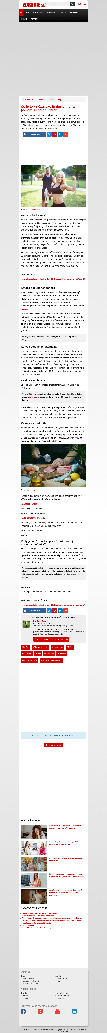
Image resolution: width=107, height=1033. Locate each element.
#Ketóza (25, 647)
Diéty (59, 99)
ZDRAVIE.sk (28, 99)
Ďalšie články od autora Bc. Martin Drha (51, 639)
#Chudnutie (27, 654)
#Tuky (38, 654)
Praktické (74, 12)
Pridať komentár (54, 745)
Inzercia (58, 976)
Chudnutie (50, 99)
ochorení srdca (29, 504)
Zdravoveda (38, 12)
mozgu (24, 309)
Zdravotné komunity (62, 996)
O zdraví (62, 12)
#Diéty (69, 647)
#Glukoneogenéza (40, 647)
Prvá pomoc (25, 998)
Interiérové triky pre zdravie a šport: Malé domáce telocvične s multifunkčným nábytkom (65, 892)
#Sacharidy (49, 654)
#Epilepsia (62, 654)
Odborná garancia (27, 979)
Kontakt (57, 981)
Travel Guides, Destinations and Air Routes (39, 913)
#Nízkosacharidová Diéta (51, 660)
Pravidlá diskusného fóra (29, 984)
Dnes (27, 12)
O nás (23, 976)
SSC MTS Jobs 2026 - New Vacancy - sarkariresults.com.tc (45, 928)
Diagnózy (24, 996)
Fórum (24, 19)
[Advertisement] (53, 40)
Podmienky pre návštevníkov (31, 981)
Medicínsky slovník (61, 993)
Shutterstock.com (33, 210)
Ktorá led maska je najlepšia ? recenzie (38, 916)
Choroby (24, 993)
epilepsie (33, 397)
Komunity (51, 12)
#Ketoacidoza (57, 647)
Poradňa (34, 19)
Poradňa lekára (60, 998)
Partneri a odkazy (61, 979)
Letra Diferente (28, 926)
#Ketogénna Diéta (29, 660)
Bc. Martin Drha (39, 621)
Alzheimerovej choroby (33, 518)
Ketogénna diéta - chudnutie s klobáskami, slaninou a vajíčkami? (53, 279)
